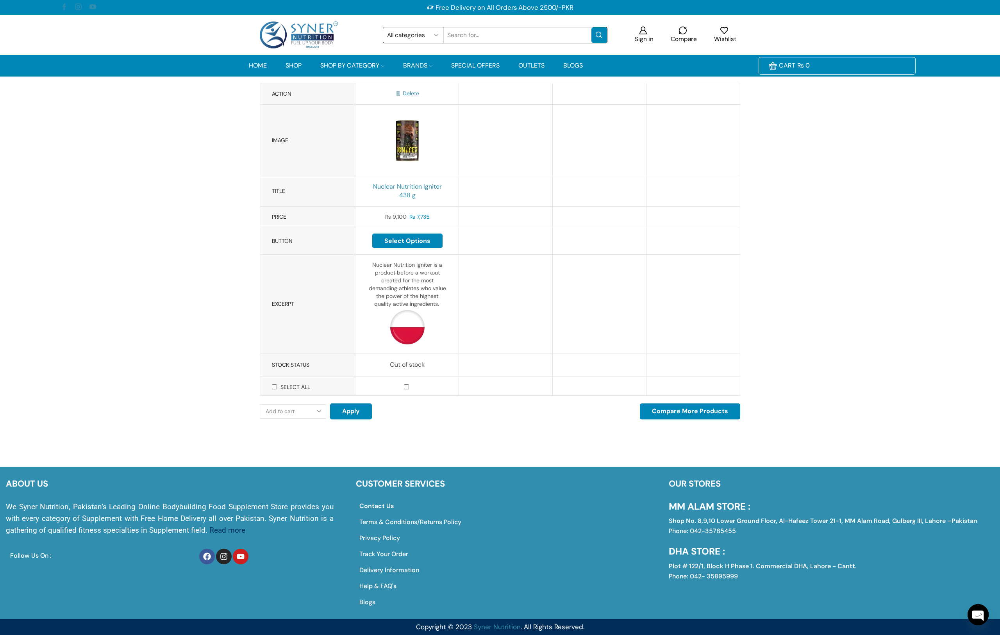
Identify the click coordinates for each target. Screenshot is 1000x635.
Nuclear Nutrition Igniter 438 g (407, 191)
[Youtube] (92, 7)
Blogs (573, 65)
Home (258, 65)
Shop (294, 65)
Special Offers (475, 65)
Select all (295, 387)
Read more (227, 530)
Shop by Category (349, 65)
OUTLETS (531, 65)
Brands (415, 65)
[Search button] (599, 35)
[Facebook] (64, 7)
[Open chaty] (978, 614)
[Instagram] (78, 7)
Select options (407, 241)
